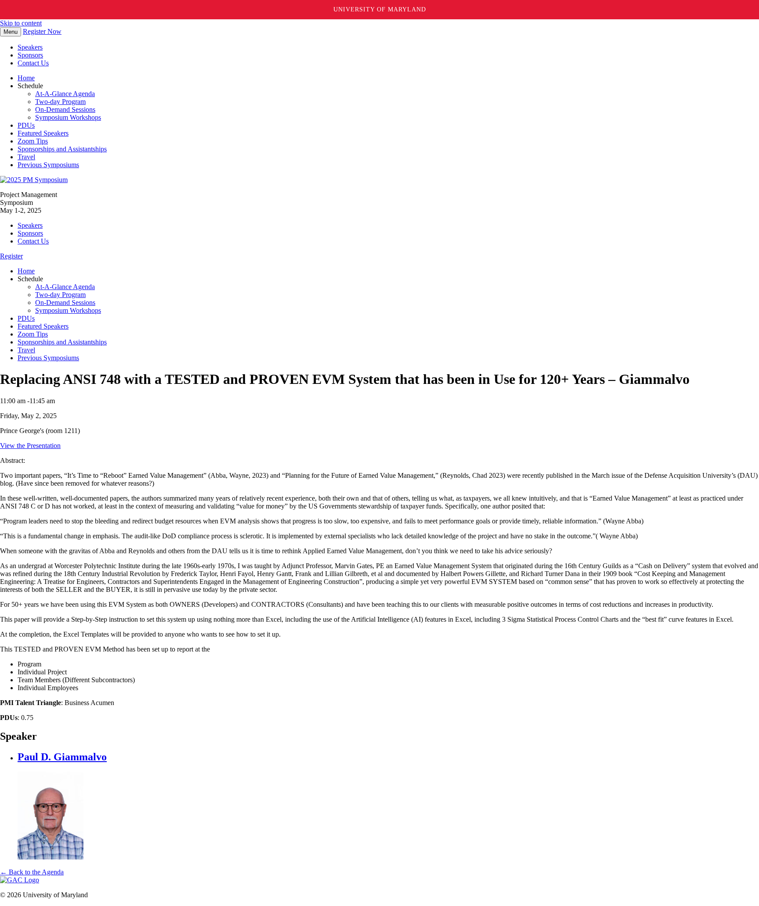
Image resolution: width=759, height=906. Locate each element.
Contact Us (33, 63)
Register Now (42, 31)
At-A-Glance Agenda (65, 93)
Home (26, 78)
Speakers (30, 47)
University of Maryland (379, 9)
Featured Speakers (43, 133)
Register (11, 256)
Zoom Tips (33, 141)
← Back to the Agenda (32, 872)
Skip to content (21, 23)
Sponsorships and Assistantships (62, 149)
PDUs (26, 125)
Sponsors (30, 55)
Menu (11, 32)
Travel (26, 157)
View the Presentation (30, 445)
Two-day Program (60, 101)
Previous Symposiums (48, 164)
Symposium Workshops (68, 117)
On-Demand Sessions (65, 109)
